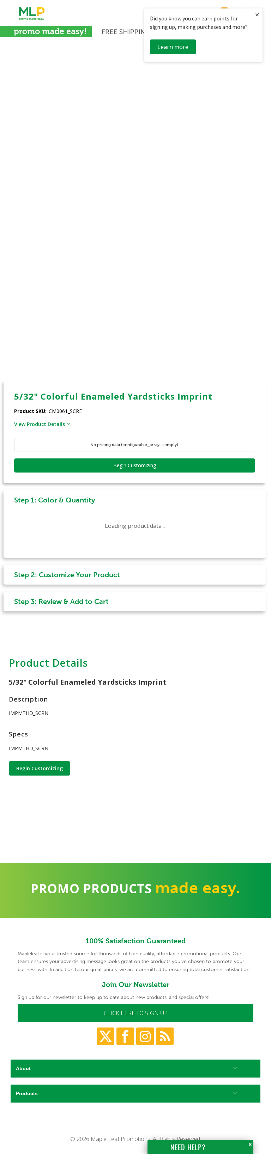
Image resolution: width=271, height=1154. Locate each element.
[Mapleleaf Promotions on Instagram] (145, 1036)
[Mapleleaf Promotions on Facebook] (125, 1036)
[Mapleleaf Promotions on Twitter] (105, 1036)
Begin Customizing (39, 768)
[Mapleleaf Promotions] (32, 20)
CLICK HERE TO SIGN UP (136, 1013)
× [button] (257, 14)
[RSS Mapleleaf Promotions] (165, 1036)
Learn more (172, 47)
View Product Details (39, 424)
